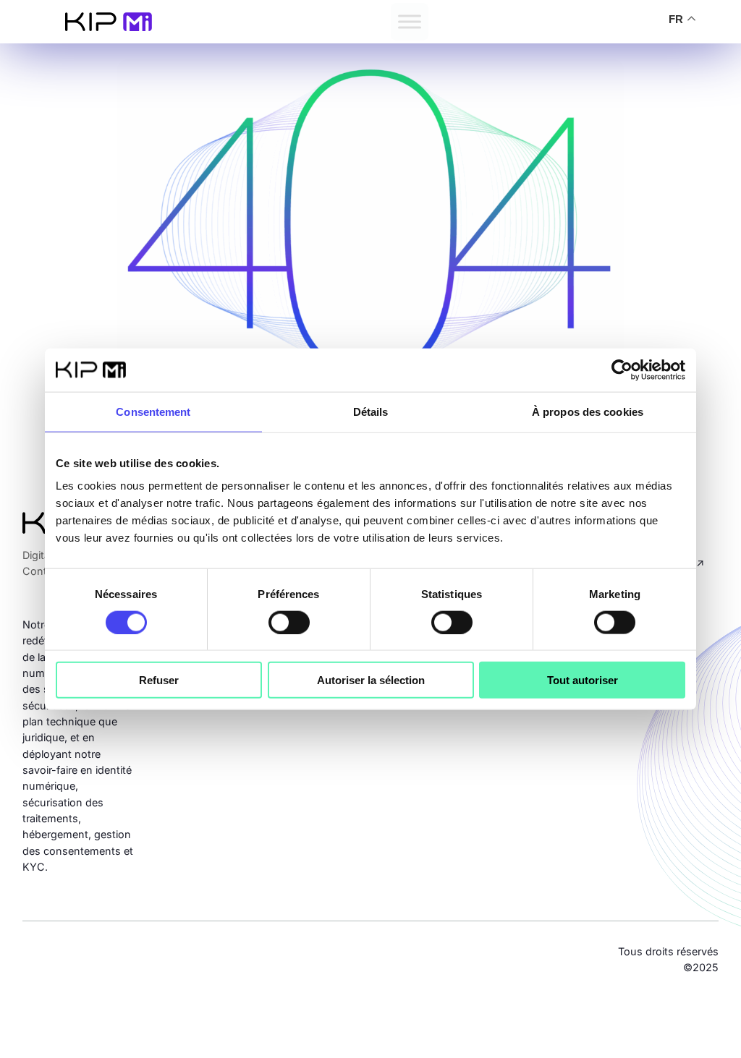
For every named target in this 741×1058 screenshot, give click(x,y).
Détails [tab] (371, 411)
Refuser (159, 680)
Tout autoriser (582, 680)
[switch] (289, 621)
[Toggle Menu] (409, 21)
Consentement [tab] (153, 411)
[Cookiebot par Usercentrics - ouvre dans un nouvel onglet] (622, 369)
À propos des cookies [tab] (587, 411)
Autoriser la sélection (371, 680)
